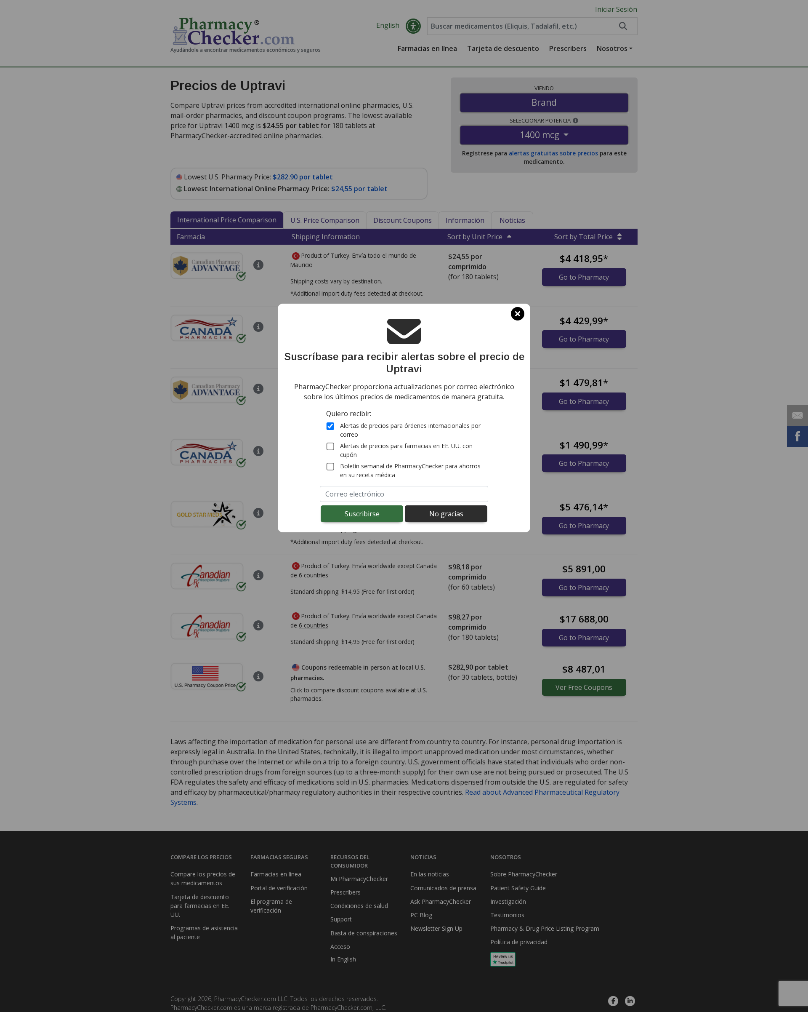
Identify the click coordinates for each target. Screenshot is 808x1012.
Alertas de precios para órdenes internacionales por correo (410, 430)
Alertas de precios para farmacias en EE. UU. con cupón (406, 450)
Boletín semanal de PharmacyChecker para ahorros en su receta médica (410, 470)
